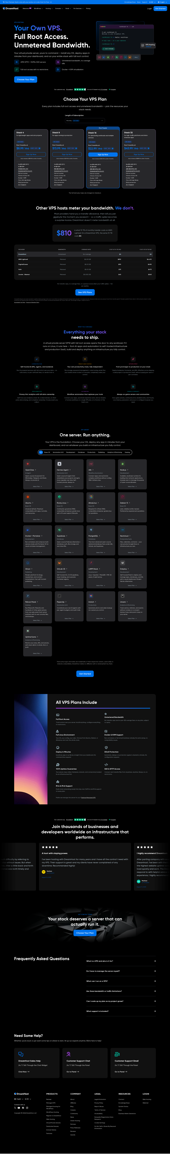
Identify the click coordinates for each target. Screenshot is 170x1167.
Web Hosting (50, 1119)
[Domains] (62, 8)
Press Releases (75, 1128)
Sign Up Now (31, 154)
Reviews (73, 1131)
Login (149, 8)
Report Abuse (99, 1106)
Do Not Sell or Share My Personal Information (105, 1127)
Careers (73, 1110)
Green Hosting (75, 1120)
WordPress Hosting (52, 1112)
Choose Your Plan (25, 79)
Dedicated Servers (52, 1126)
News (139, 2)
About (72, 1099)
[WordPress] (42, 8)
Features (49, 1133)
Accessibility (98, 1113)
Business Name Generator (127, 1113)
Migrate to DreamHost (53, 1116)
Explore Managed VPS (88, 797)
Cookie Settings (105, 1123)
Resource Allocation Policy (32, 302)
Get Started (160, 8)
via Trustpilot (50, 873)
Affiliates (73, 1103)
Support (144, 2)
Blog (71, 1106)
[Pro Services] (83, 8)
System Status (123, 1106)
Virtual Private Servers (53, 1123)
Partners (73, 1124)
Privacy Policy (98, 1103)
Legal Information (100, 1099)
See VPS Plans (85, 292)
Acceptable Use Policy (19, 302)
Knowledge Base (130, 2)
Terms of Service (99, 1110)
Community (74, 1113)
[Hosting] (52, 8)
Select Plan (36, 486)
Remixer (48, 1099)
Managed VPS (50, 1103)
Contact (121, 1099)
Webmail (145, 1103)
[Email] (70, 8)
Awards (72, 1135)
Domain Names (51, 1130)
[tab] (41, 452)
